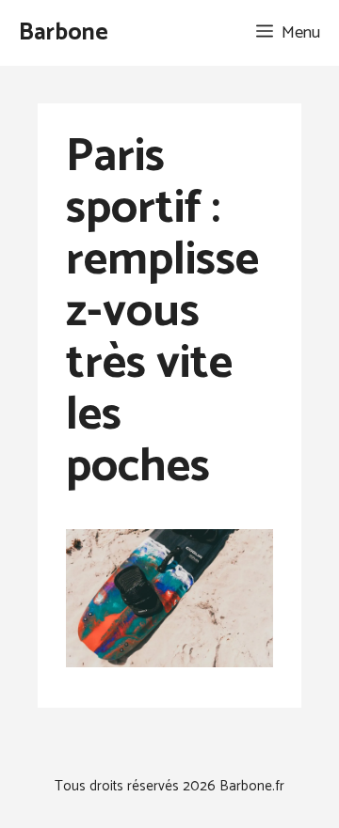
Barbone (63, 33)
